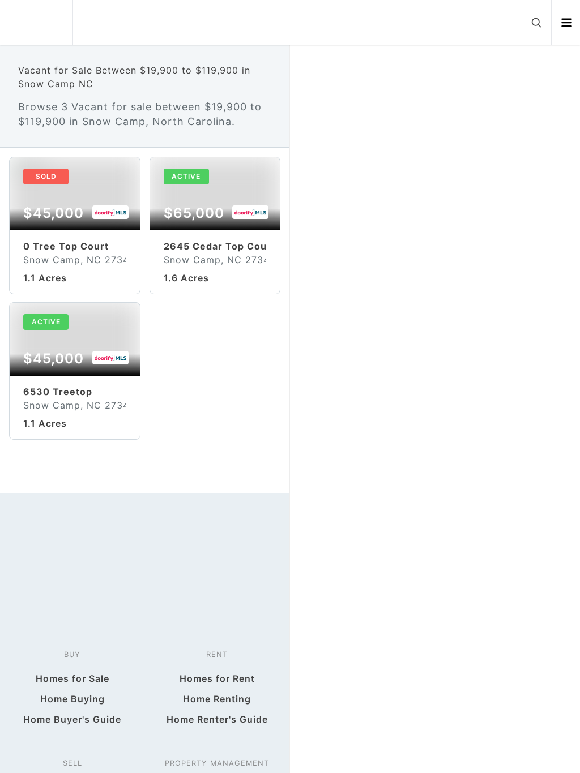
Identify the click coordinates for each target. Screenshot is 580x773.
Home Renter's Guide (217, 719)
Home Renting (217, 699)
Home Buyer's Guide (72, 719)
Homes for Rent (217, 678)
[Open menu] (566, 22)
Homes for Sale (72, 678)
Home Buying (72, 699)
